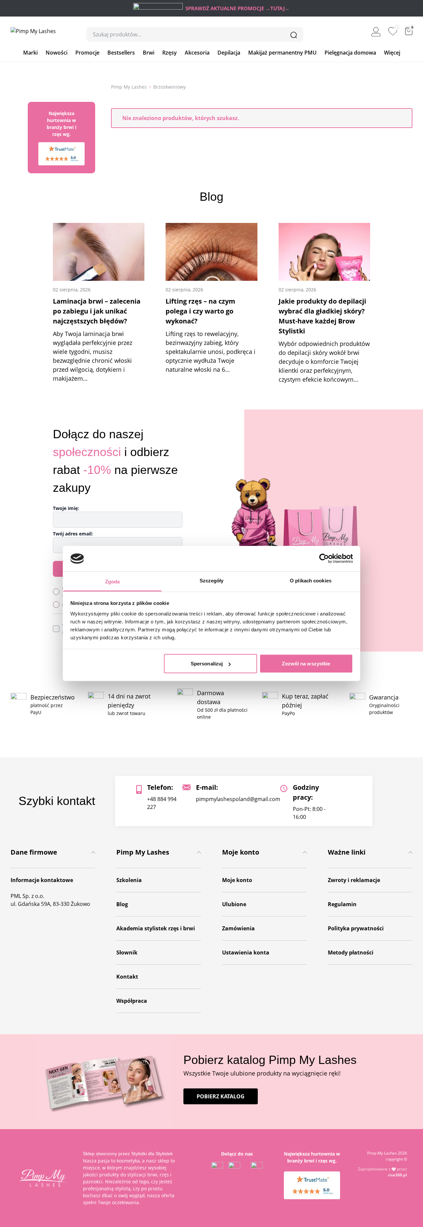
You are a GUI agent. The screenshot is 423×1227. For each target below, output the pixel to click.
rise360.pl (397, 1175)
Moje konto (237, 880)
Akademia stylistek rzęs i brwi (155, 928)
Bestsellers (121, 52)
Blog (122, 904)
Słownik (126, 952)
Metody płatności (350, 952)
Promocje (87, 52)
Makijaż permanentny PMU (282, 52)
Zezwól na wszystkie (306, 663)
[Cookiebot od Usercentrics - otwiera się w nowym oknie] (324, 559)
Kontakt (127, 976)
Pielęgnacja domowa (350, 52)
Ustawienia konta (245, 952)
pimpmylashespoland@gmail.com (238, 799)
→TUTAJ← (277, 8)
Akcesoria (197, 52)
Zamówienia (238, 928)
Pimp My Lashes (129, 87)
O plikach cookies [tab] (310, 580)
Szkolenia (129, 880)
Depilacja (228, 52)
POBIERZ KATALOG (221, 1096)
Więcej (392, 52)
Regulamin (342, 904)
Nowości (56, 52)
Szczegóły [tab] (212, 580)
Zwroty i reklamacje (354, 880)
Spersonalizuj (207, 663)
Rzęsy (169, 52)
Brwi (148, 52)
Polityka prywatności (356, 928)
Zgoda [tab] (112, 581)
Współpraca (131, 1000)
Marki (30, 52)
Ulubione (234, 904)
